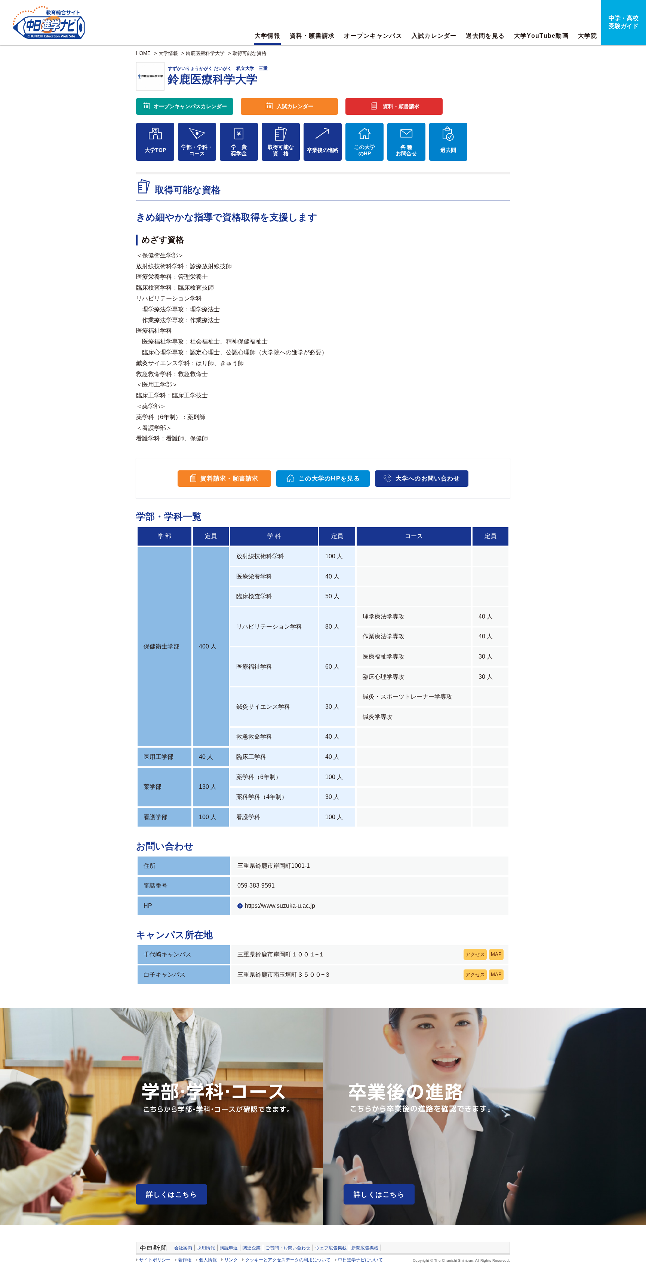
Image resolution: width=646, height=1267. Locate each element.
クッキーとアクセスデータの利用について (287, 1260)
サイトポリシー (154, 1260)
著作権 (184, 1260)
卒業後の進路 (322, 150)
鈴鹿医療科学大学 (205, 53)
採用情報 (206, 1248)
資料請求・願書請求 (229, 478)
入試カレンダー (434, 36)
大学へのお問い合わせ (428, 478)
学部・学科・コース (197, 150)
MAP (496, 955)
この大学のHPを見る (329, 478)
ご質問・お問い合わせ (287, 1248)
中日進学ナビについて (360, 1260)
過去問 (448, 150)
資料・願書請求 (312, 36)
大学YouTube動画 (541, 36)
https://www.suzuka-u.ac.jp (280, 906)
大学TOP (155, 150)
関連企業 (252, 1248)
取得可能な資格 (250, 53)
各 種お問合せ (406, 150)
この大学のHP (364, 150)
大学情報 (267, 36)
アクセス (475, 955)
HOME (143, 53)
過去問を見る (485, 36)
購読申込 (229, 1248)
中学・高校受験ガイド (624, 22)
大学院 (587, 36)
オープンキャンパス (373, 36)
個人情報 (208, 1260)
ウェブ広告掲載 (331, 1248)
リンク (231, 1260)
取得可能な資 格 (281, 150)
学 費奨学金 (239, 150)
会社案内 (183, 1248)
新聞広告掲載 (364, 1248)
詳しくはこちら (171, 1194)
